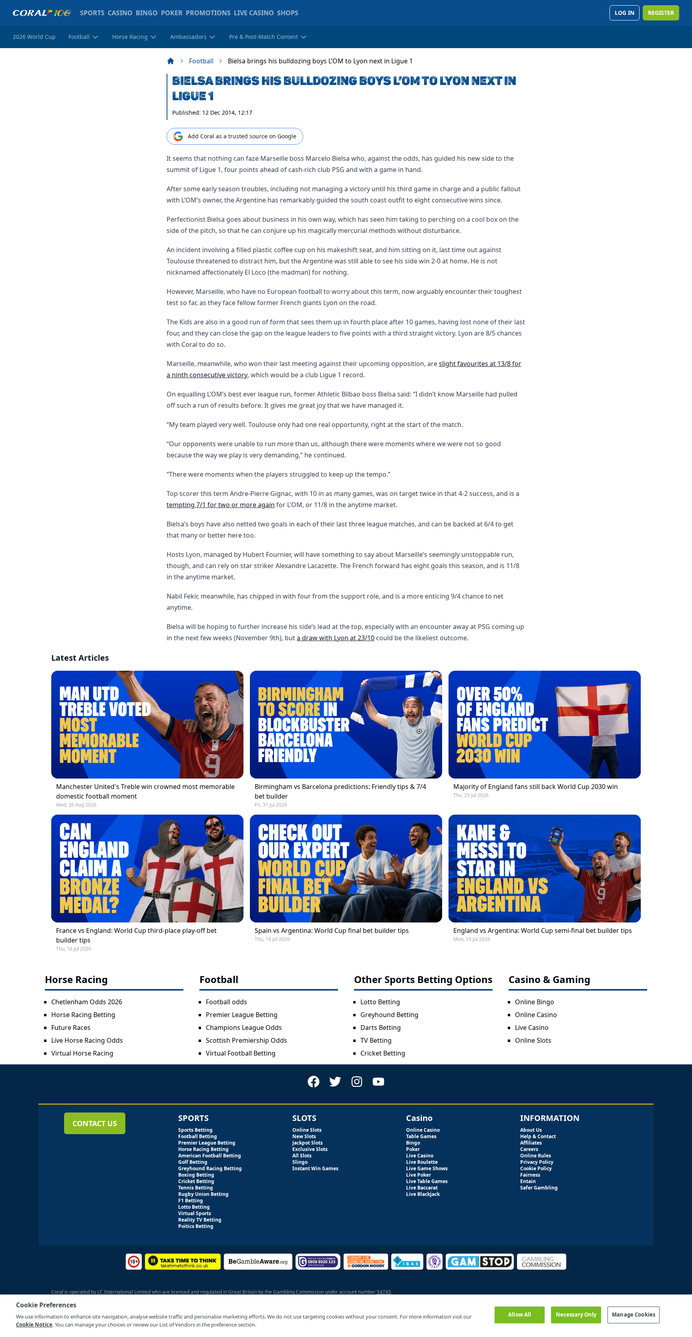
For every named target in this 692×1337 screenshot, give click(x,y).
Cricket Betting (382, 1053)
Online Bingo (534, 1001)
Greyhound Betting (389, 1014)
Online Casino (536, 1014)
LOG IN (624, 12)
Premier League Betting (242, 1014)
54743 (384, 1291)
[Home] (171, 61)
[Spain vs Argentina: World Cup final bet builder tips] (346, 868)
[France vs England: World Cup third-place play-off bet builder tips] (147, 868)
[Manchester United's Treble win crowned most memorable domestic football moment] (147, 725)
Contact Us (94, 1123)
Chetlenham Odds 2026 (86, 1001)
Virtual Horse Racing (82, 1053)
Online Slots (533, 1040)
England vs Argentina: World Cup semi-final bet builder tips (542, 930)
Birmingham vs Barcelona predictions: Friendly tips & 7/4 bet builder (340, 791)
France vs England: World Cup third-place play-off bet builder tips (136, 935)
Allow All (519, 1314)
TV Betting (376, 1040)
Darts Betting (380, 1027)
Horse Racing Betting (83, 1014)
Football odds (226, 1001)
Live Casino (532, 1027)
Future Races (71, 1027)
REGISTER (661, 12)
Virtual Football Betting (241, 1053)
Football (201, 61)
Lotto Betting (380, 1001)
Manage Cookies (633, 1314)
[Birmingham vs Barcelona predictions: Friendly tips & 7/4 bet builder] (346, 725)
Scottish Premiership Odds (246, 1040)
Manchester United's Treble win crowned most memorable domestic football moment (145, 791)
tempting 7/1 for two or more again (221, 504)
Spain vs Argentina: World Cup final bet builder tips (332, 930)
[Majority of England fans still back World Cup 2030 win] (545, 725)
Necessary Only (576, 1314)
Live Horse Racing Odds (87, 1040)
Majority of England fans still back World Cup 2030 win (535, 786)
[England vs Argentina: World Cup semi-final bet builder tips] (545, 868)
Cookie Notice (34, 1324)
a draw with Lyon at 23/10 (335, 637)
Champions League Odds (244, 1027)
